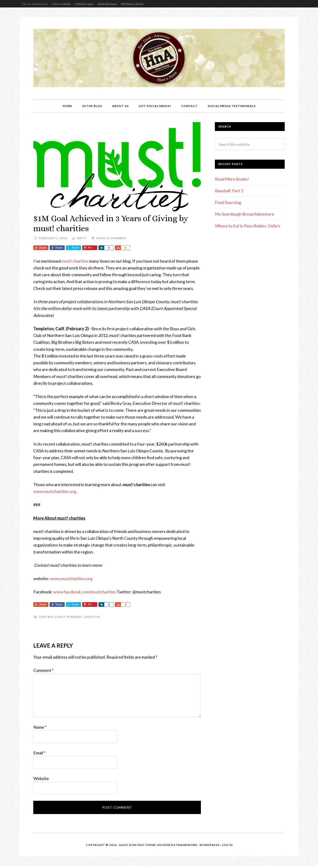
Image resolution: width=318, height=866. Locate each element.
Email (39, 752)
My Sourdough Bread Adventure (244, 213)
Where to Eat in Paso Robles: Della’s (248, 225)
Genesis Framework (179, 845)
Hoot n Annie (62, 4)
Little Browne (84, 4)
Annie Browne (107, 4)
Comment (43, 670)
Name (40, 727)
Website (41, 778)
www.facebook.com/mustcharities (84, 591)
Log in (227, 845)
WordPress (210, 845)
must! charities (74, 261)
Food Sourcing (228, 202)
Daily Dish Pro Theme (137, 845)
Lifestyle (92, 617)
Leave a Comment (111, 238)
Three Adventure (35, 4)
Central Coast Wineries (60, 617)
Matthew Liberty (132, 4)
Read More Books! (232, 179)
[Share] (101, 247)
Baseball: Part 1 (229, 190)
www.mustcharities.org (54, 491)
